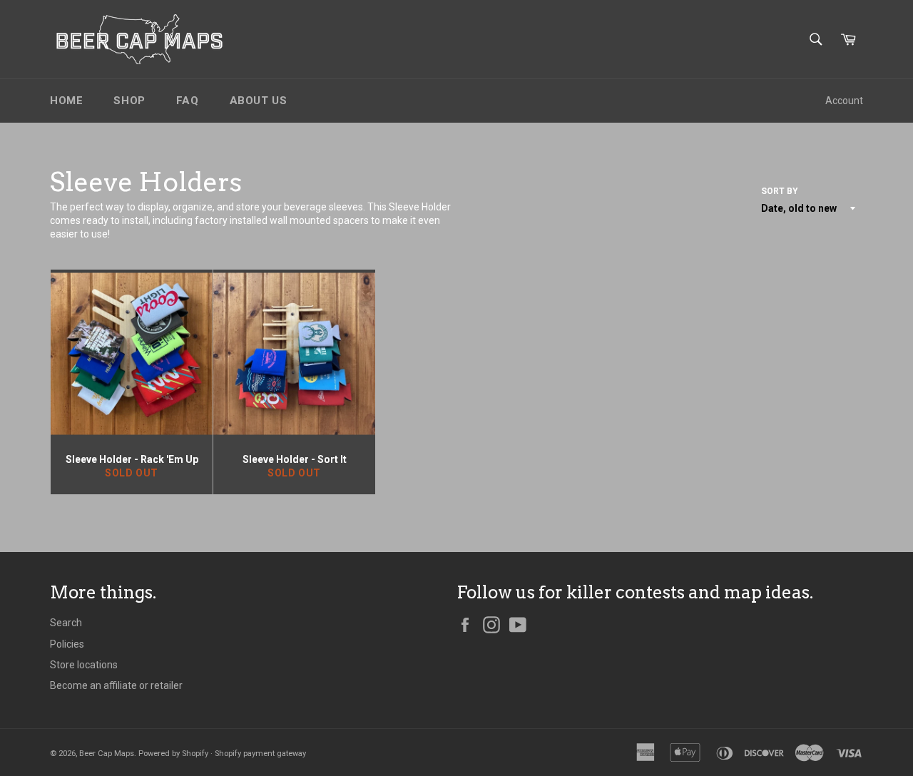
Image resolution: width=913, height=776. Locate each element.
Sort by (779, 191)
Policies (67, 644)
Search (66, 622)
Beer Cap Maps (106, 753)
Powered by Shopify (173, 753)
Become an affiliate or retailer (116, 685)
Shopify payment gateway (260, 753)
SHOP (129, 100)
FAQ (187, 100)
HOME (66, 100)
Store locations (84, 664)
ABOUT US (258, 100)
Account (844, 100)
